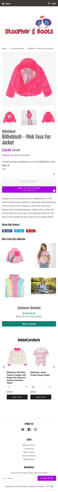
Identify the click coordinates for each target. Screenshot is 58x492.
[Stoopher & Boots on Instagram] (35, 430)
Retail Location (29, 445)
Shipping (6, 155)
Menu (7, 3)
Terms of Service (29, 455)
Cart (53, 3)
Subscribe (47, 478)
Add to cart (17, 397)
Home (4, 48)
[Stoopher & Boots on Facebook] (29, 430)
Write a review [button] (29, 323)
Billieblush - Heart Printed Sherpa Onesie (40, 373)
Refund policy (29, 459)
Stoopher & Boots (28, 486)
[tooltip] (54, 191)
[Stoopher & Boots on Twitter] (22, 430)
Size (4, 168)
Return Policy (29, 452)
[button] (29, 189)
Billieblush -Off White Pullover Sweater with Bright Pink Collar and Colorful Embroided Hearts (16, 377)
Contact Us (29, 448)
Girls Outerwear (17, 48)
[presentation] (4, 367)
